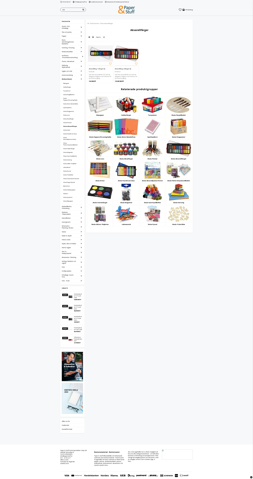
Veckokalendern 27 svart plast (78, 307)
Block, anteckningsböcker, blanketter (68, 42)
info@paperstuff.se (66, 456)
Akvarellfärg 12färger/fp (97, 69)
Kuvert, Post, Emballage (66, 27)
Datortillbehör (66, 218)
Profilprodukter (66, 271)
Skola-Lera (66, 115)
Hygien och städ (67, 71)
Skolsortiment (67, 79)
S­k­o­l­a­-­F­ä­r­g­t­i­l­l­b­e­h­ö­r (178, 115)
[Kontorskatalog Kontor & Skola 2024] (72, 413)
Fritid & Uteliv (66, 240)
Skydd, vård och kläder (69, 244)
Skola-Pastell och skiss (70, 134)
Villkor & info (66, 421)
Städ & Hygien (66, 247)
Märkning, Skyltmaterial (66, 66)
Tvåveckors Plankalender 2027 (78, 339)
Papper (64, 36)
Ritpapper (66, 83)
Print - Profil (65, 281)
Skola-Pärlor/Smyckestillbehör (70, 144)
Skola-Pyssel (67, 171)
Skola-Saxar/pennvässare (71, 178)
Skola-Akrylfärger (68, 119)
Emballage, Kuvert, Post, (68, 276)
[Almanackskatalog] (72, 381)
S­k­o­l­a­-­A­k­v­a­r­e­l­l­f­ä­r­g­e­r (178, 159)
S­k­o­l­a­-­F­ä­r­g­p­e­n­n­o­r (178, 137)
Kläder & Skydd (66, 236)
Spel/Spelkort (67, 107)
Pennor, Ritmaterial (68, 61)
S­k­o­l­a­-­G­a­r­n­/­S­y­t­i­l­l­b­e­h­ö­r (152, 203)
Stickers (65, 193)
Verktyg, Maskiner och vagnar (69, 262)
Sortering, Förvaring (68, 48)
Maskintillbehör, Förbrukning (67, 207)
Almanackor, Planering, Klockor (67, 227)
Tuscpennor (66, 91)
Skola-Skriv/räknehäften (70, 104)
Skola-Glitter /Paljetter (69, 163)
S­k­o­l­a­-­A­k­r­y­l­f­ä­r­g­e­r (126, 159)
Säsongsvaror (66, 222)
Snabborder (65, 425)
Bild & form (66, 186)
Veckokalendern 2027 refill (78, 328)
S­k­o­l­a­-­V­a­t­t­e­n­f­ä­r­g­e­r (100, 203)
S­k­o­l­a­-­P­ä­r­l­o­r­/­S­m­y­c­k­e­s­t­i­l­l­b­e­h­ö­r (178, 181)
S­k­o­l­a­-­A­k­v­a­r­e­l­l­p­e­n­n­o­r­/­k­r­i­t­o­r (152, 181)
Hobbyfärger (67, 87)
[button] (180, 10)
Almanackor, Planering (69, 257)
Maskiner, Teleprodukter (66, 213)
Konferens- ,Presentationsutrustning (69, 56)
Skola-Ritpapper (68, 201)
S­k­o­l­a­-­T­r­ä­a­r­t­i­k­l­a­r (178, 224)
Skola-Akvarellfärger (70, 126)
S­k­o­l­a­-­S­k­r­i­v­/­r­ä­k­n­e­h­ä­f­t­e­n (126, 137)
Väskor (64, 232)
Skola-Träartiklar (68, 175)
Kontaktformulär (67, 429)
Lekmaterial (66, 167)
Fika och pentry (67, 32)
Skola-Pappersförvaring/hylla (70, 99)
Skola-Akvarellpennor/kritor (69, 138)
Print (63, 267)
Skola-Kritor (66, 130)
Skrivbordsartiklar (67, 52)
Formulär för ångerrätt (67, 462)
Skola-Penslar (67, 122)
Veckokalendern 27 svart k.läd (78, 295)
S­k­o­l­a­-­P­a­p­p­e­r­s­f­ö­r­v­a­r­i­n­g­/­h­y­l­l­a (100, 137)
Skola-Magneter (68, 152)
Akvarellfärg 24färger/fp (123, 69)
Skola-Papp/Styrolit (69, 182)
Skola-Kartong (67, 160)
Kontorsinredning (67, 75)
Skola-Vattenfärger (69, 148)
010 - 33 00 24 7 (65, 458)
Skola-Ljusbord (67, 197)
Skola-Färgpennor (68, 111)
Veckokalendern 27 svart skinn (78, 318)
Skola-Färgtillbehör (69, 94)
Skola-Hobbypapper (69, 190)
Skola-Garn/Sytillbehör (70, 156)
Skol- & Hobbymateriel (66, 252)
